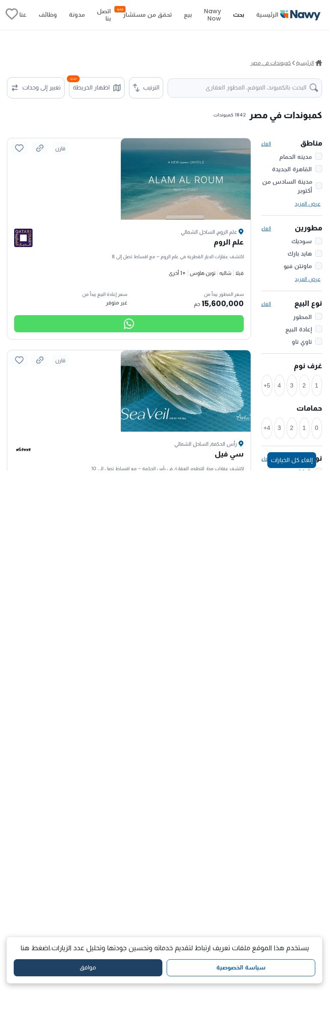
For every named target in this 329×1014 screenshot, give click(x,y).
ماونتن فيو (298, 266)
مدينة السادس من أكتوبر (287, 186)
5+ (266, 385)
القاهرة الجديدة (292, 169)
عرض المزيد (307, 203)
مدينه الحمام (295, 156)
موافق (88, 967)
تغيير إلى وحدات (41, 87)
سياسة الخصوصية (241, 967)
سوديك (301, 241)
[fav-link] (11, 15)
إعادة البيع (298, 329)
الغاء (266, 143)
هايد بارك (299, 253)
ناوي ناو (302, 341)
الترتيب (151, 87)
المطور (302, 317)
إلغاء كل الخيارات (292, 460)
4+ (266, 427)
